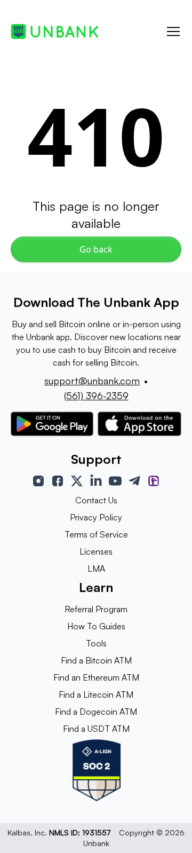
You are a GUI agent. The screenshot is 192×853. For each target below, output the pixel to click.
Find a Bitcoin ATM (96, 660)
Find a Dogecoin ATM (96, 711)
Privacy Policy (96, 517)
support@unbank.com (92, 380)
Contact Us (96, 500)
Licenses (96, 551)
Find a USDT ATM (96, 728)
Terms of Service (96, 534)
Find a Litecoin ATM (96, 694)
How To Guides (96, 626)
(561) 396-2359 (96, 395)
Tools (96, 643)
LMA (96, 568)
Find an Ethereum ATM (96, 677)
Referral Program (96, 609)
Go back (96, 249)
